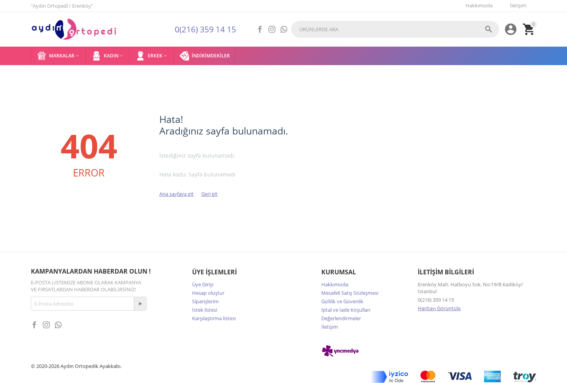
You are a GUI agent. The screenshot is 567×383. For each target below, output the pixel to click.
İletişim (329, 326)
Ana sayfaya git (176, 193)
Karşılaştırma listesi (214, 318)
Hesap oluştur (208, 292)
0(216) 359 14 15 (205, 29)
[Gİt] (140, 303)
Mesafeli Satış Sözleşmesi (349, 292)
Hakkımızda (334, 284)
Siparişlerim (205, 301)
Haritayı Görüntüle (439, 308)
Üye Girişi (202, 284)
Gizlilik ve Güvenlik (342, 301)
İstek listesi (204, 309)
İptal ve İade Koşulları (345, 309)
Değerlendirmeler (341, 318)
